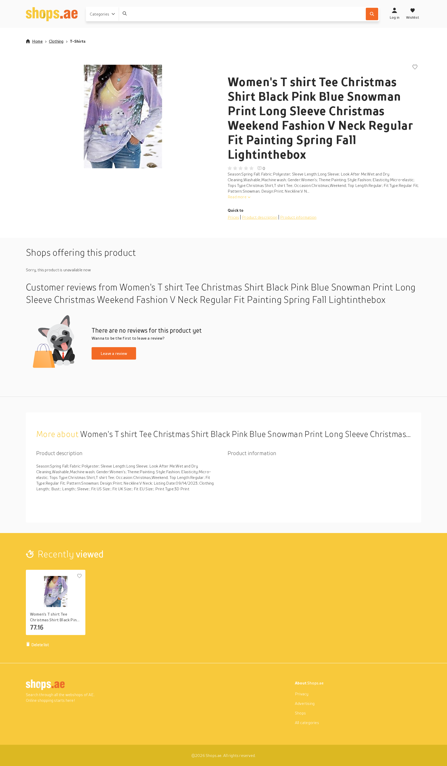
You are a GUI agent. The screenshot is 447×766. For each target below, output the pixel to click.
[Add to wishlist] (415, 67)
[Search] (372, 14)
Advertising (305, 703)
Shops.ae (315, 683)
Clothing (56, 41)
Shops (300, 713)
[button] (122, 116)
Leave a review (114, 353)
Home (37, 41)
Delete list (40, 644)
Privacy (301, 693)
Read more (237, 196)
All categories (307, 722)
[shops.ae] (52, 14)
